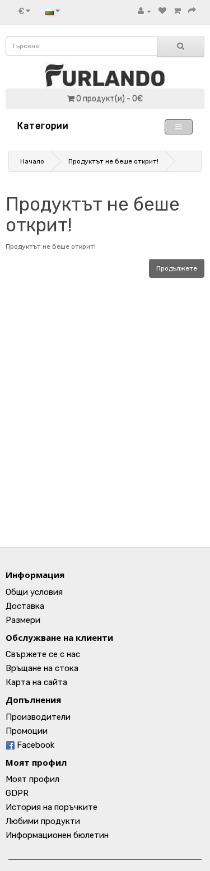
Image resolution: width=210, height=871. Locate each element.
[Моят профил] (144, 11)
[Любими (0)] (162, 11)
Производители (38, 717)
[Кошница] (177, 11)
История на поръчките (51, 807)
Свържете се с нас (43, 654)
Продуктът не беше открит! (113, 161)
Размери (23, 620)
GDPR (17, 793)
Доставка (25, 606)
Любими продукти (43, 821)
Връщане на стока (42, 668)
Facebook (34, 745)
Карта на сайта (36, 682)
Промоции (27, 731)
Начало (32, 161)
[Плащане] (192, 11)
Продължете (176, 268)
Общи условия (34, 592)
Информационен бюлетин (57, 835)
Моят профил (32, 779)
